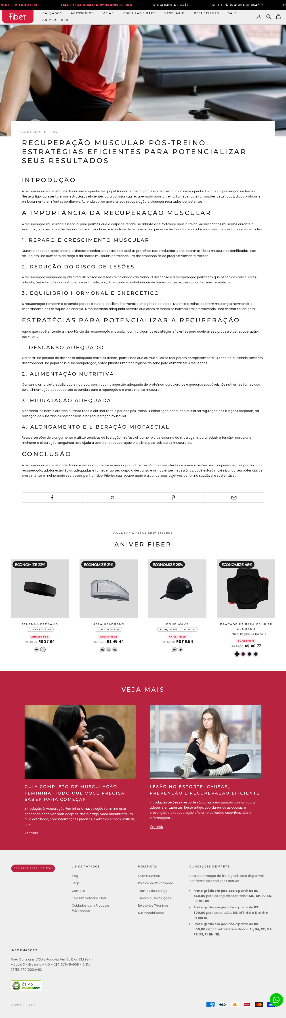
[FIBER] (33, 868)
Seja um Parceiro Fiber (89, 898)
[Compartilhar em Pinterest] (173, 497)
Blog (75, 875)
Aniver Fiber (55, 19)
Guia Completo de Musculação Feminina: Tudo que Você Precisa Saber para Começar (75, 793)
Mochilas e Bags (139, 13)
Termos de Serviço (152, 890)
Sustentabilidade (151, 913)
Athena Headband (39, 624)
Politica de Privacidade (155, 883)
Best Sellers (206, 13)
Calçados (52, 13)
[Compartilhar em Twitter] (112, 497)
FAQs (76, 883)
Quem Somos (149, 875)
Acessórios (82, 13)
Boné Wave (177, 624)
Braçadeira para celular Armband (246, 626)
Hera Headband (108, 624)
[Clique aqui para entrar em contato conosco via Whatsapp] (276, 1000)
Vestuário (174, 13)
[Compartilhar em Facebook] (52, 497)
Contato (78, 890)
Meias (108, 13)
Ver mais (31, 833)
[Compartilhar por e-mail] (234, 497)
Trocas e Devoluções (154, 898)
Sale (232, 13)
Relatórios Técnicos (153, 905)
